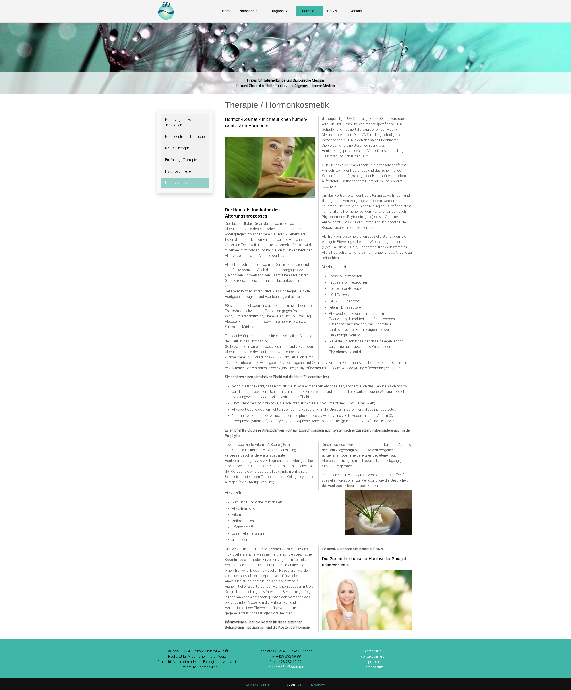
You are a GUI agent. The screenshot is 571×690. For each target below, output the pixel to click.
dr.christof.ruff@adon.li (285, 667)
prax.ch (289, 685)
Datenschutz (373, 667)
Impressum (373, 662)
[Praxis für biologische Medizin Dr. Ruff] (166, 11)
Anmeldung (373, 651)
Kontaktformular (373, 656)
